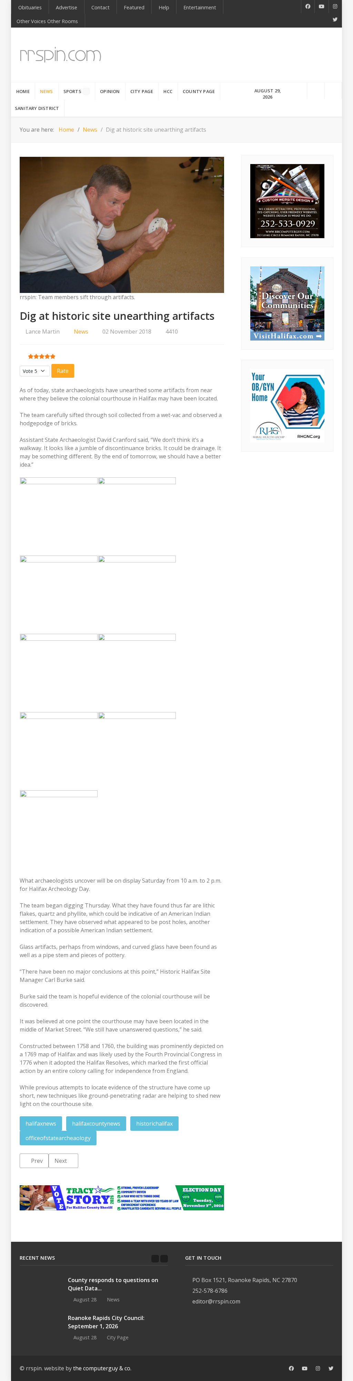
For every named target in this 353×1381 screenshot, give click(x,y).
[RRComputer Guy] (287, 200)
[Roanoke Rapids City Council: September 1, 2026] (40, 1327)
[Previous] (155, 1258)
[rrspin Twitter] (331, 1368)
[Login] (333, 90)
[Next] (164, 1258)
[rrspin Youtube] (305, 1368)
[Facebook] (308, 6)
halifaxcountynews (96, 1123)
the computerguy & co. (102, 1368)
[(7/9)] (59, 751)
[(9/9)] (59, 829)
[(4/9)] (137, 594)
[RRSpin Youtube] (322, 6)
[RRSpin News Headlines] (61, 55)
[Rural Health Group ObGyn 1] (287, 405)
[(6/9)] (137, 672)
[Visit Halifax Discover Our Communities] (287, 303)
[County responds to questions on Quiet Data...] (40, 1289)
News (81, 331)
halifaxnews (41, 1123)
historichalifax (154, 1123)
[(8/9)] (137, 751)
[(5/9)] (59, 672)
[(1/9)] (59, 516)
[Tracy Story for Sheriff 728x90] (122, 1197)
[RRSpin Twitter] (335, 19)
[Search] (316, 90)
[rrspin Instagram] (318, 1368)
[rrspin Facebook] (291, 1368)
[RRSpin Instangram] (335, 6)
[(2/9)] (137, 516)
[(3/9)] (59, 594)
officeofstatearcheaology (58, 1138)
